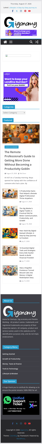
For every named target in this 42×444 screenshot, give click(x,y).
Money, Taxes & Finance (12, 364)
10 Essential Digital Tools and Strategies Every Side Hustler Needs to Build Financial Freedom (27, 253)
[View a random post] (37, 42)
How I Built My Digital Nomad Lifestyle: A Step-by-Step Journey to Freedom (27, 234)
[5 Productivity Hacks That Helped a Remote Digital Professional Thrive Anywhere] (10, 196)
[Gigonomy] (5, 42)
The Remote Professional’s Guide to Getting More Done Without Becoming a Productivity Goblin (20, 160)
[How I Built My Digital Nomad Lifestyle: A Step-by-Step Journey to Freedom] (10, 236)
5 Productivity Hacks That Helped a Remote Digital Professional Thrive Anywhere (28, 194)
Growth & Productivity (11, 359)
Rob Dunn (23, 173)
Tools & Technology (10, 369)
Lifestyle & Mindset (11, 147)
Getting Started (8, 354)
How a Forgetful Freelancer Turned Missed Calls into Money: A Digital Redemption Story (26, 273)
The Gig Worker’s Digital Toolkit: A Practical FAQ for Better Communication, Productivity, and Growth (28, 214)
